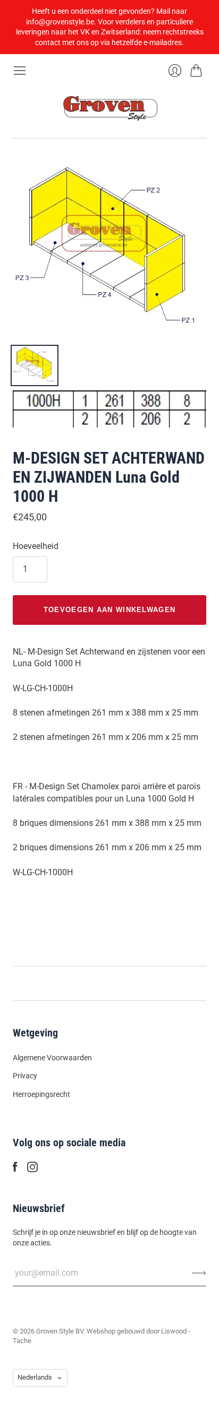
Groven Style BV (59, 1331)
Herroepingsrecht (41, 1094)
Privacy (25, 1075)
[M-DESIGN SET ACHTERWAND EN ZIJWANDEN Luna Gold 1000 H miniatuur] (34, 365)
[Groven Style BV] (109, 107)
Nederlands (35, 1377)
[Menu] (20, 70)
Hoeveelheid (35, 546)
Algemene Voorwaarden (52, 1057)
